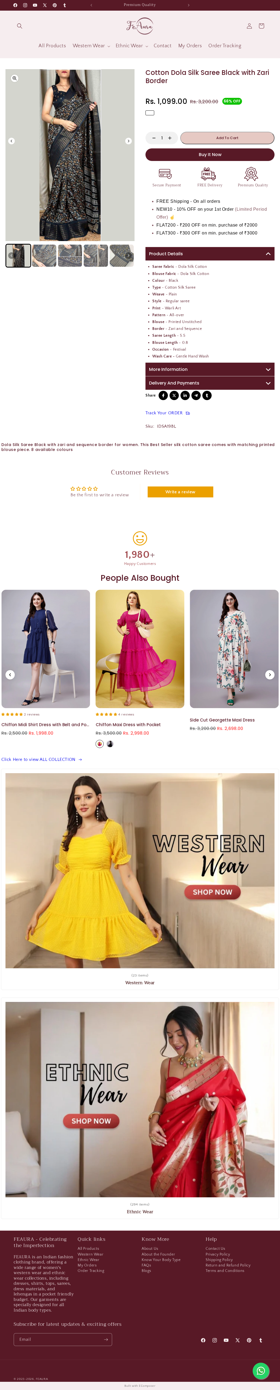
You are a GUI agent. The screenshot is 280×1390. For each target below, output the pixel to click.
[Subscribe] (106, 1339)
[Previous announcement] (91, 5)
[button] (20, 26)
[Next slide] (128, 141)
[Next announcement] (189, 5)
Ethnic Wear (89, 1260)
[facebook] (163, 395)
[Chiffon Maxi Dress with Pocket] (45, 649)
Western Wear (90, 1254)
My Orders (87, 1265)
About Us (150, 1249)
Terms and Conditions (225, 1271)
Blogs (146, 1271)
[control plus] (172, 138)
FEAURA (42, 1379)
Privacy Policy (218, 1254)
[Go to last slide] (11, 141)
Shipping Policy (219, 1260)
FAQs (146, 1265)
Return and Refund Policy (228, 1265)
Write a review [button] (180, 491)
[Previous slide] (10, 674)
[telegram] (196, 395)
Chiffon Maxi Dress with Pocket (33, 725)
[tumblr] (207, 395)
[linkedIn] (185, 395)
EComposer (147, 1386)
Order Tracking (91, 1271)
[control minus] (151, 138)
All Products (88, 1249)
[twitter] (174, 395)
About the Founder (158, 1254)
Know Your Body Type (161, 1260)
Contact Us (215, 1249)
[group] (18, 256)
